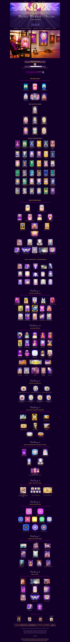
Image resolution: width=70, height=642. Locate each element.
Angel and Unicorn (23, 585)
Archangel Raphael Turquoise (25, 147)
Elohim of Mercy (25, 134)
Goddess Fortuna (20, 347)
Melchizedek (43, 347)
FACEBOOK (39, 71)
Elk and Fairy (23, 557)
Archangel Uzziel (35, 320)
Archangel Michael (44, 90)
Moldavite (46, 194)
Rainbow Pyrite (24, 176)
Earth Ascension (26, 253)
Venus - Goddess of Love (42, 211)
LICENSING (41, 28)
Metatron (42, 312)
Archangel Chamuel (52, 304)
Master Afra (43, 357)
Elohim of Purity (35, 113)
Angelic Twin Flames (34, 100)
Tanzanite (31, 157)
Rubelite (39, 194)
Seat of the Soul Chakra (40, 515)
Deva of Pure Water (35, 557)
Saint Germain (19, 220)
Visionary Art (33, 1)
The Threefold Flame (45, 455)
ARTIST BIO (35, 28)
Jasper (39, 176)
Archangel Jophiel (49, 312)
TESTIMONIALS (48, 28)
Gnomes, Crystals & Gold (48, 566)
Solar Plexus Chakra (29, 515)
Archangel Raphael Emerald (25, 185)
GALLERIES (16, 28)
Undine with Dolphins (23, 549)
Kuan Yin (34, 253)
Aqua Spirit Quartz (25, 158)
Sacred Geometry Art (41, 1)
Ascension (17, 253)
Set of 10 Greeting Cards (48, 495)
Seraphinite (17, 176)
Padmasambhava (44, 100)
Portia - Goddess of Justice (30, 220)
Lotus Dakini (26, 100)
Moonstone (32, 194)
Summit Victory (23, 420)
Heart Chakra (27, 522)
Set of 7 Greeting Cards (36, 495)
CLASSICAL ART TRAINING (25, 28)
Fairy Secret (31, 566)
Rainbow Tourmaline (31, 184)
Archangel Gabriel (30, 245)
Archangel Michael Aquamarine (53, 185)
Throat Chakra (20, 522)
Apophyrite (17, 184)
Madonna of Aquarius (43, 375)
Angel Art (25, 1)
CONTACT (54, 28)
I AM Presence (39, 245)
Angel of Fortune (52, 253)
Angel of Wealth (39, 610)
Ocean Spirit (22, 566)
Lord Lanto (50, 347)
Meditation (46, 429)
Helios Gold (46, 158)
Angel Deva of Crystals (35, 593)
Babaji (27, 357)
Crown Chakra (34, 522)
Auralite (52, 166)
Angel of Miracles (34, 420)
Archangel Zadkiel (17, 304)
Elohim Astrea (34, 357)
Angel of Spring (35, 429)
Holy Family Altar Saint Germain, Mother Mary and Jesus (35, 474)
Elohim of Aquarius (49, 357)
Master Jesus (40, 220)
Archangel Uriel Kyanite (46, 147)
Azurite (46, 176)
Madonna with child (23, 429)
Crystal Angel (23, 593)
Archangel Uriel (27, 312)
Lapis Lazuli (53, 157)
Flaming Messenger (47, 593)
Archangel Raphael (26, 90)
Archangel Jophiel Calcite (39, 147)
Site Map (35, 635)
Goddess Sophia (34, 236)
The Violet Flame (24, 455)
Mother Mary (35, 90)
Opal (24, 194)
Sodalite (52, 194)
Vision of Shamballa (43, 253)
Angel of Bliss (19, 245)
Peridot (39, 184)
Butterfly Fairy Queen (36, 549)
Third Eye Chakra (42, 522)
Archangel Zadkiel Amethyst (18, 147)
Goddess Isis (35, 229)
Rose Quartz (46, 166)
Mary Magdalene (50, 220)
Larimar (32, 176)
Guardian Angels (41, 436)
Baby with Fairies (47, 549)
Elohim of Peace (44, 134)
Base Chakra (49, 522)
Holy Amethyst (39, 157)
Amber (46, 184)
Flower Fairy (39, 566)
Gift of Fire (47, 585)
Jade (32, 166)
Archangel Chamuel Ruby (52, 148)
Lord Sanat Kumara (27, 211)
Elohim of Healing (35, 134)
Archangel (23, 392)
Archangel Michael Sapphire (32, 147)
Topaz (18, 166)
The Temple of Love (46, 420)
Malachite (52, 176)
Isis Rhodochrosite (39, 167)
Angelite (17, 194)
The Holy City (29, 436)
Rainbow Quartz (24, 166)
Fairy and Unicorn (47, 557)
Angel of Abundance (47, 229)
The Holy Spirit (34, 455)
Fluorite (17, 157)
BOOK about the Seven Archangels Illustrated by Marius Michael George (23, 495)
